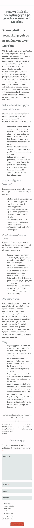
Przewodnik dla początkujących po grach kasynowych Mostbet (8, 429)
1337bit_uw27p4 (26, 415)
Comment (7, 456)
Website (6, 498)
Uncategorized (18, 417)
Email (5, 491)
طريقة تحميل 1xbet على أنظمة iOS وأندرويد (25, 427)
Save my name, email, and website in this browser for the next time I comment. (9, 511)
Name (6, 484)
